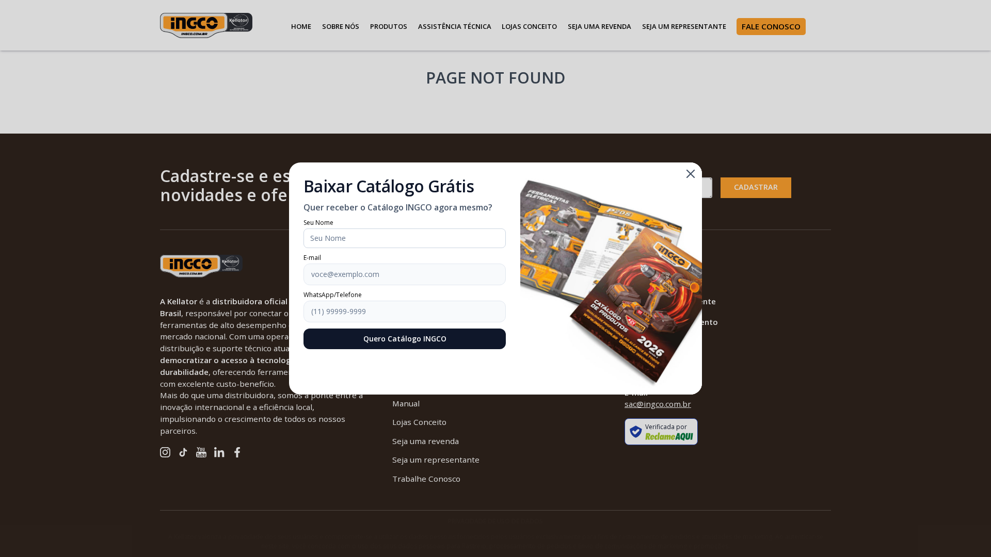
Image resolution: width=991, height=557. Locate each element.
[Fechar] (690, 174)
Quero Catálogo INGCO (404, 338)
